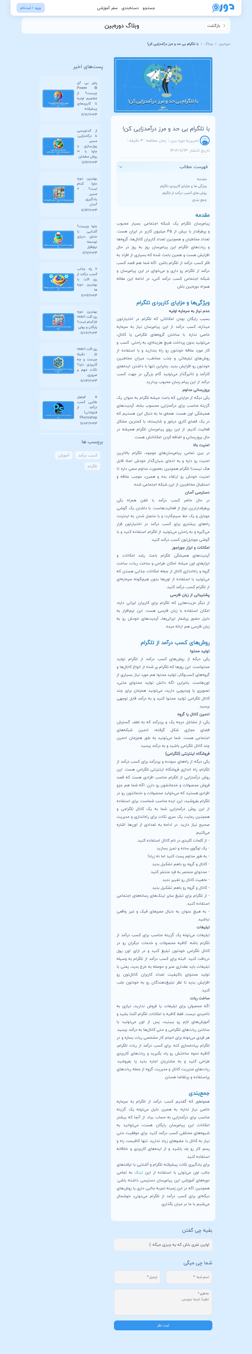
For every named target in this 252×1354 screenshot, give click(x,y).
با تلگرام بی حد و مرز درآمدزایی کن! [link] (173, 43)
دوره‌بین (224, 43)
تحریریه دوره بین (184, 140)
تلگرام (92, 466)
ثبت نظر (163, 1325)
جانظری (204, 1293)
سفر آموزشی (107, 8)
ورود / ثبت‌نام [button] (30, 8)
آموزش (63, 455)
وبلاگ (209, 43)
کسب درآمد (87, 455)
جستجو (149, 7)
